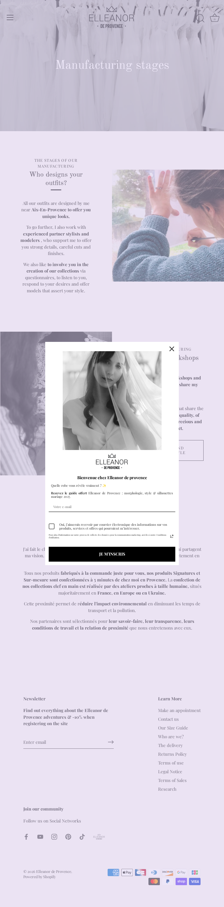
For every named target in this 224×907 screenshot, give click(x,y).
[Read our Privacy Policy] (171, 536)
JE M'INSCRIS (112, 554)
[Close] (172, 349)
